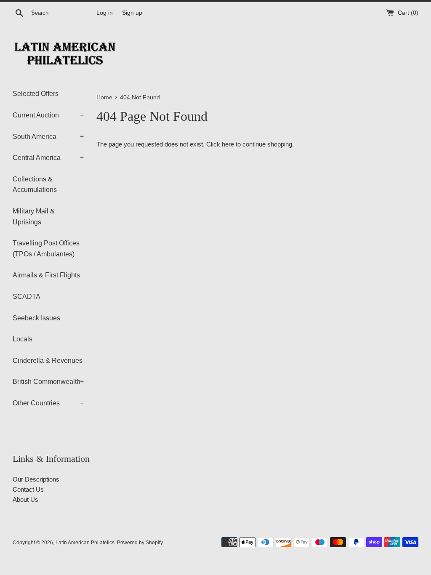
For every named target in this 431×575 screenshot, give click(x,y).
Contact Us (28, 489)
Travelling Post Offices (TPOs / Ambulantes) (46, 249)
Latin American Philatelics (85, 543)
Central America (48, 157)
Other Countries (48, 403)
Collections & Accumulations (35, 185)
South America (48, 136)
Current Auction (48, 115)
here (228, 144)
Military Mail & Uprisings (34, 217)
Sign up (132, 13)
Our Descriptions (36, 479)
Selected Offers (36, 93)
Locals (22, 339)
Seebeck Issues (36, 318)
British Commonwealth (48, 381)
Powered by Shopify (140, 543)
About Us (25, 499)
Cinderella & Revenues (47, 360)
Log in (104, 13)
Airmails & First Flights (46, 275)
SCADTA (26, 296)
